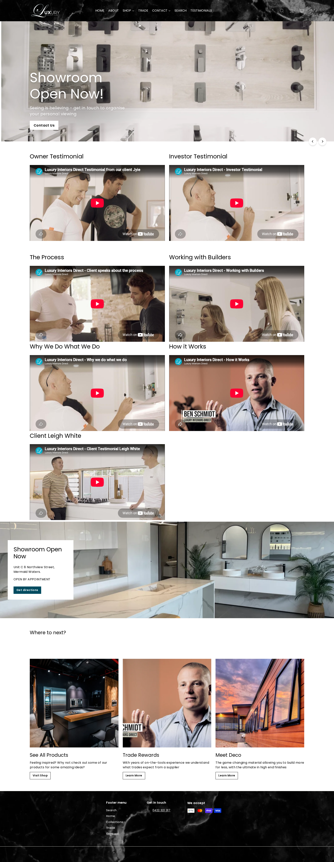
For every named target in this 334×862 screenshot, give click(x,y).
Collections (114, 822)
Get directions (27, 590)
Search (111, 810)
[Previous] (313, 141)
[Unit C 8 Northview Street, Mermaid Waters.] (167, 570)
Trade (110, 828)
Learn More (134, 775)
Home (110, 816)
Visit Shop (40, 775)
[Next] (322, 141)
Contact (112, 834)
